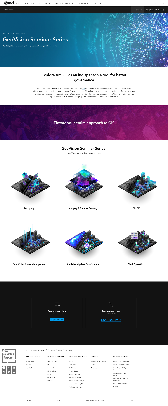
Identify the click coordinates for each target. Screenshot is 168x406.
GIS (83, 88)
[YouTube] (14, 372)
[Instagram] (9, 372)
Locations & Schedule (155, 10)
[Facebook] (4, 368)
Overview (138, 10)
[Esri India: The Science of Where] (9, 356)
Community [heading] (95, 356)
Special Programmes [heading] (120, 356)
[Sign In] (162, 3)
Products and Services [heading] (78, 356)
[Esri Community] (4, 372)
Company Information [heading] (55, 356)
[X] (9, 368)
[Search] (156, 3)
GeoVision (8, 9)
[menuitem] (35, 361)
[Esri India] (12, 3)
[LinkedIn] (14, 368)
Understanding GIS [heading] (33, 356)
